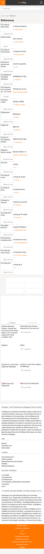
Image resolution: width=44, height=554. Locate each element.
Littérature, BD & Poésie (10, 34)
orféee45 (18, 79)
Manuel (3, 443)
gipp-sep (16, 127)
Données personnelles (22, 536)
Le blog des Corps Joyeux (22, 252)
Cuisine (5, 46)
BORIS (22, 345)
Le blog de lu (17, 265)
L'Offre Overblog (6, 459)
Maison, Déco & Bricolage (11, 184)
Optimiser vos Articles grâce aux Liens (13, 507)
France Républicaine (21, 243)
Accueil (3, 16)
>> (24, 291)
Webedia (4, 464)
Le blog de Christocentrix (22, 51)
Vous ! (3, 486)
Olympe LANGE (18, 102)
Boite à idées (5, 448)
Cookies (22, 534)
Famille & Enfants (8, 71)
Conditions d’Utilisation (22, 528)
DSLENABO (18, 142)
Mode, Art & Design (9, 109)
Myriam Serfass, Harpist (21, 152)
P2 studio (18, 217)
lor (16, 167)
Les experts (5, 484)
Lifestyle (6, 96)
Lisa (16, 67)
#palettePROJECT (21, 230)
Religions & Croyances (10, 121)
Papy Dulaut (19, 29)
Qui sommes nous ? (7, 457)
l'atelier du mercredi (20, 202)
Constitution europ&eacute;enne (24, 240)
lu (15, 268)
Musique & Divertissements (11, 159)
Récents (13, 323)
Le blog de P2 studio (20, 214)
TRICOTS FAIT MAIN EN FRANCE (25, 139)
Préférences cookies (22, 539)
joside (17, 117)
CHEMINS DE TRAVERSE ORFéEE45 (26, 76)
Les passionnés (6, 477)
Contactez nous (6, 445)
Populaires (33, 323)
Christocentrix (19, 54)
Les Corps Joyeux (21, 255)
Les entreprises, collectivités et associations (15, 482)
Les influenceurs (6, 479)
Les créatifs (5, 475)
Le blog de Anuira (19, 177)
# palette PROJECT (19, 227)
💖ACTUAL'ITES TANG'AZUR (29, 383)
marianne (18, 205)
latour (17, 192)
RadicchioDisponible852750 (22, 92)
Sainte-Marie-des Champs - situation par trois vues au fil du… (29, 327)
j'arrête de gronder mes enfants (24, 64)
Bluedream (17, 114)
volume (15, 164)
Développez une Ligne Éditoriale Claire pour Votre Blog (19, 495)
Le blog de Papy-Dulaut (21, 26)
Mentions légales (22, 525)
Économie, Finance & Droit (11, 247)
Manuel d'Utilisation (7, 466)
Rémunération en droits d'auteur (12, 461)
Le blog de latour (19, 189)
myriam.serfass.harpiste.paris (23, 155)
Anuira (17, 180)
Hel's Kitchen (17, 39)
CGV (22, 531)
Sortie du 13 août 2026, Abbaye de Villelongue (30, 365)
